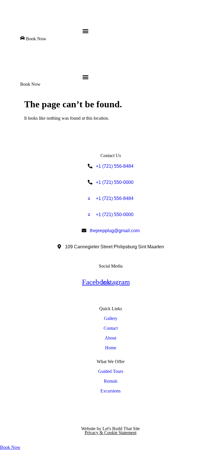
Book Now (10, 447)
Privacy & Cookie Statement (110, 432)
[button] (85, 31)
